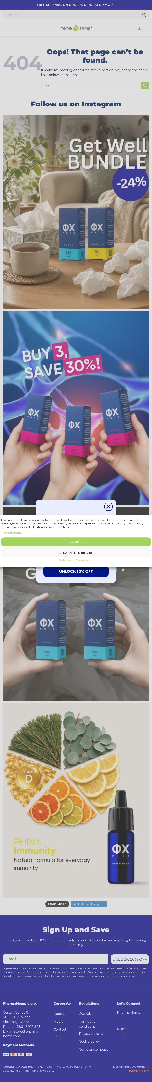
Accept (76, 542)
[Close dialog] (108, 507)
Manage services (12, 532)
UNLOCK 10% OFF (76, 571)
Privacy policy (84, 560)
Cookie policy (66, 560)
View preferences (76, 553)
